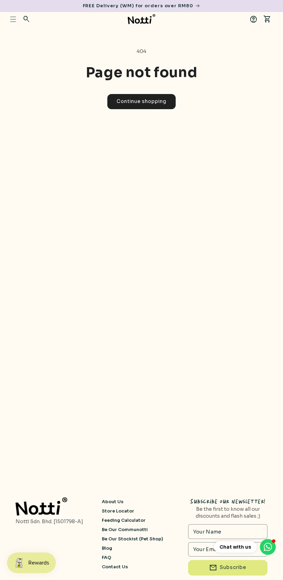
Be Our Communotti (125, 529)
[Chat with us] (268, 547)
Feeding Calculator (124, 520)
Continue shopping (141, 101)
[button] (13, 19)
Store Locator (118, 511)
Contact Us (115, 567)
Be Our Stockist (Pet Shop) (132, 539)
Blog (107, 548)
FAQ (106, 557)
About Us (113, 502)
